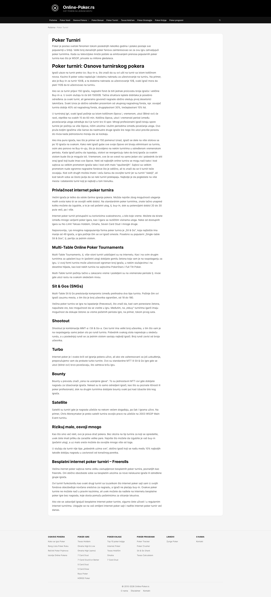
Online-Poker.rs (79, 7)
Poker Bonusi (98, 20)
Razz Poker (83, 574)
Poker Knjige (161, 20)
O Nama (200, 537)
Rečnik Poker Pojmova (58, 551)
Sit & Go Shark (143, 551)
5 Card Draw (83, 569)
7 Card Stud (83, 555)
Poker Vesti (65, 20)
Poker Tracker (143, 541)
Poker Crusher (143, 546)
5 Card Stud (83, 564)
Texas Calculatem (145, 555)
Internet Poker (113, 546)
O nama (124, 591)
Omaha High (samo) (87, 551)
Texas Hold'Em (114, 551)
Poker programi (176, 20)
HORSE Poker (84, 578)
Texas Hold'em (128, 20)
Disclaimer (135, 591)
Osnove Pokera (80, 20)
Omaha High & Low (86, 546)
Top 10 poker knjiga (116, 541)
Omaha (110, 555)
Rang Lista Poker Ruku (58, 546)
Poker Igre (83, 537)
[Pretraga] (220, 20)
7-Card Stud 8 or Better (88, 560)
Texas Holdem (84, 541)
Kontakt (199, 541)
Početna (53, 20)
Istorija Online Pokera (57, 555)
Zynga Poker (172, 541)
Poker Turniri (112, 20)
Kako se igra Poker (56, 541)
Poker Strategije (144, 20)
